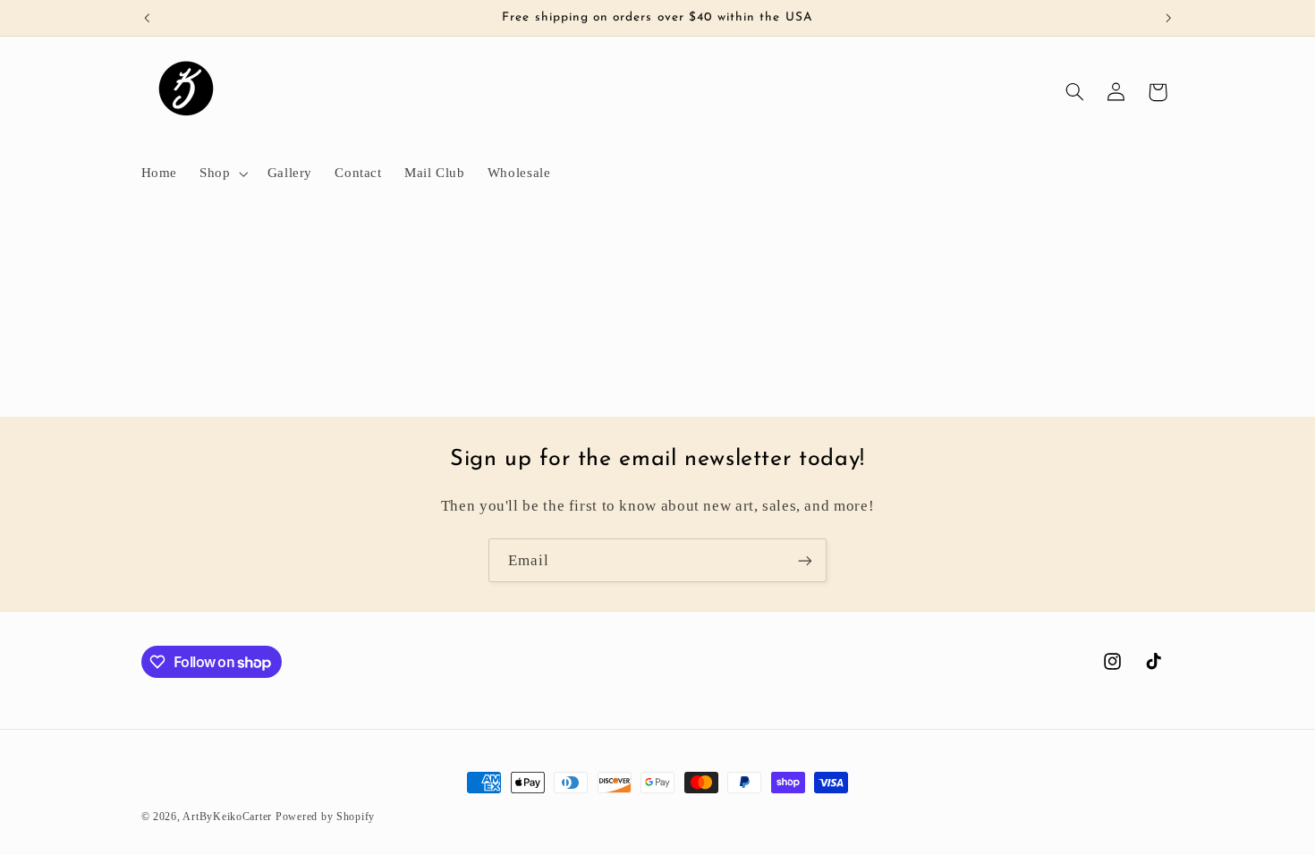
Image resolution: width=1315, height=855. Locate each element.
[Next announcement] (1168, 18)
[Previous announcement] (146, 18)
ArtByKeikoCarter (227, 816)
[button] (222, 173)
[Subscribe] (805, 560)
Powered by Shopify (325, 816)
